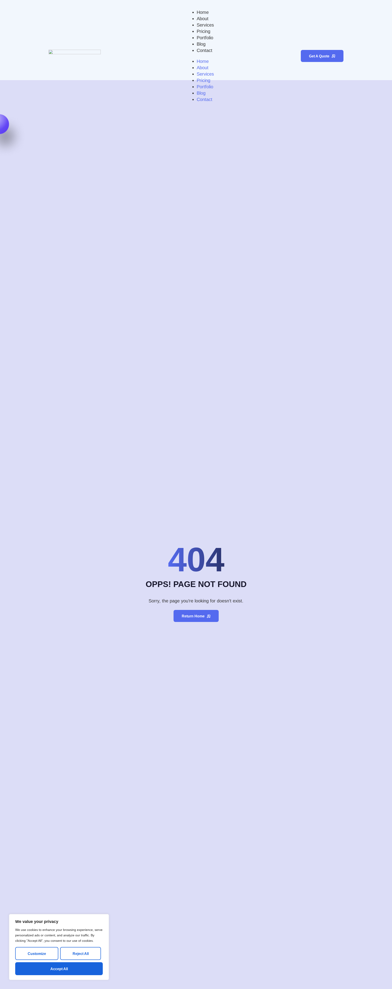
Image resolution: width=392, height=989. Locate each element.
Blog (201, 44)
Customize (37, 954)
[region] (59, 947)
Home (203, 12)
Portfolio (205, 37)
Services (205, 24)
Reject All (81, 954)
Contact (204, 50)
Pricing (203, 31)
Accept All (59, 969)
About (202, 18)
